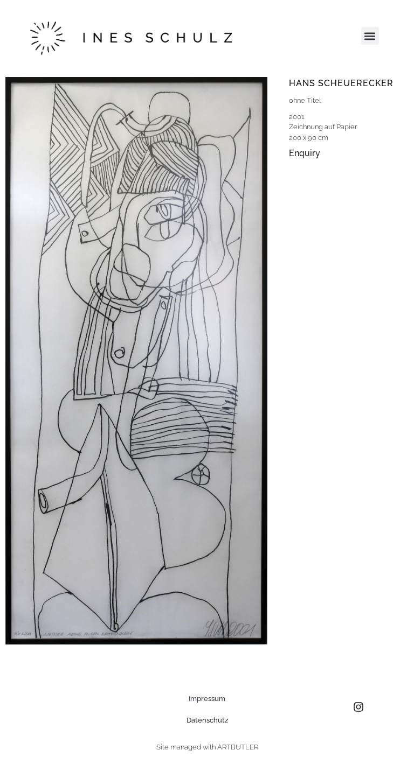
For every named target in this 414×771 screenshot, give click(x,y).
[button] (370, 36)
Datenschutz (207, 720)
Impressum (207, 699)
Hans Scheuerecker (341, 83)
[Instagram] (358, 706)
